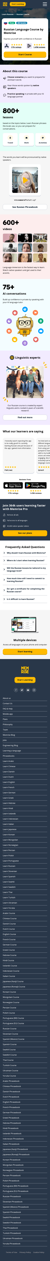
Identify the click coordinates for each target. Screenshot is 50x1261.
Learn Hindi (8, 808)
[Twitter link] (22, 690)
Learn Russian (8, 14)
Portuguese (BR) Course (13, 1018)
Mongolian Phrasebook (13, 1165)
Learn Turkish (9, 897)
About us (7, 698)
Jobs (5, 740)
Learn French (8, 787)
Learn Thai (7, 892)
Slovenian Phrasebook (12, 1201)
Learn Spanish (9, 876)
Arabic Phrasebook (11, 1081)
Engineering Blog (10, 745)
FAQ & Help (8, 708)
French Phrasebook (11, 1107)
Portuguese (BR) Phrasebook (15, 1186)
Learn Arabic (8, 761)
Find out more (25, 417)
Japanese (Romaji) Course (14, 986)
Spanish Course (10, 1044)
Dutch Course (9, 929)
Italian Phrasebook (11, 1144)
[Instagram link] (34, 690)
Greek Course (9, 950)
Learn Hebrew (9, 803)
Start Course (25, 54)
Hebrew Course (9, 955)
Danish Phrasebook (11, 1091)
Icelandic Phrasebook (12, 1133)
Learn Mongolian (10, 840)
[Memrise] (5, 4)
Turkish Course (9, 1065)
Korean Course (9, 992)
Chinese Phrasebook (12, 1086)
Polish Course (9, 1013)
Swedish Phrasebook (12, 1222)
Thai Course (8, 1060)
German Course (10, 944)
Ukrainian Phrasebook (13, 1238)
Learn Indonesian (10, 819)
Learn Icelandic (9, 813)
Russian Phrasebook (12, 1196)
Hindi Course (8, 960)
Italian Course (9, 976)
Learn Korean (9, 834)
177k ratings (13, 493)
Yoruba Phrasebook (11, 1243)
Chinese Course (10, 918)
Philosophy (8, 724)
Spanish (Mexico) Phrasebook (16, 1207)
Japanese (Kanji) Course (13, 981)
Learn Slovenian (10, 871)
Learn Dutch (8, 777)
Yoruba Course (9, 1076)
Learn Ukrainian (10, 902)
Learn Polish (8, 855)
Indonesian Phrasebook (13, 1138)
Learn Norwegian (10, 845)
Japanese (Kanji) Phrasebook (15, 1149)
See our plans (25, 533)
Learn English (9, 782)
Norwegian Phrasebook (13, 1170)
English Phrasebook (11, 1102)
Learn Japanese (9, 829)
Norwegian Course (11, 1002)
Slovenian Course (10, 1034)
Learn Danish (9, 771)
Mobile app (8, 714)
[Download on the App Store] (13, 485)
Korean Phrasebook (11, 1159)
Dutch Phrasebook (11, 1097)
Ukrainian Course (10, 1070)
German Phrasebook (12, 1112)
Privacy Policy (25, 1252)
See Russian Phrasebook (25, 207)
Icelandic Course (10, 965)
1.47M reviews (36, 493)
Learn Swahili (8, 881)
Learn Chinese (9, 766)
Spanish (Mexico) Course (13, 1039)
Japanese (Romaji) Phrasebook (16, 1154)
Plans (5, 719)
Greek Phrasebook (11, 1117)
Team (5, 729)
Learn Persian (9, 850)
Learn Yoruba (9, 908)
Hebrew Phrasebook (12, 1123)
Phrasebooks (8, 756)
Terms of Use (11, 1252)
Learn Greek (8, 798)
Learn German (9, 792)
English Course (9, 934)
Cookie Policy (38, 1252)
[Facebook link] (16, 690)
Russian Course (9, 1028)
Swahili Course (9, 1049)
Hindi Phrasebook (10, 1128)
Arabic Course (9, 913)
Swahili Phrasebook (11, 1217)
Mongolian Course (11, 997)
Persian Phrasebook (12, 1175)
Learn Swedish (9, 887)
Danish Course (9, 923)
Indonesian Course (11, 971)
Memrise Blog (9, 735)
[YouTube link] (28, 690)
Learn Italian (8, 824)
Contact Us (7, 703)
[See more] (45, 4)
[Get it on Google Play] (36, 485)
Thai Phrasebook (10, 1228)
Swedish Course (10, 1055)
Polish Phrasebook (11, 1180)
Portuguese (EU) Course (13, 1023)
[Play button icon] (25, 180)
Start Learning (18, 4)
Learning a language (12, 750)
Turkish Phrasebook (12, 1233)
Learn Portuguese (11, 861)
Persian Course (9, 1007)
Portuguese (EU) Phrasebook (15, 1191)
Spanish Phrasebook (12, 1212)
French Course (9, 939)
